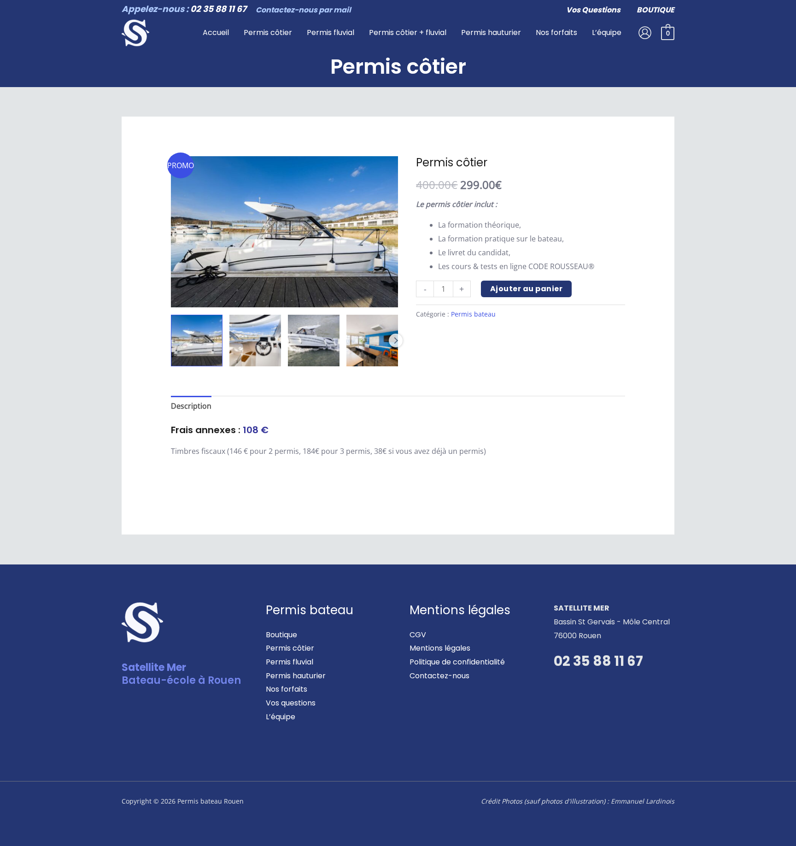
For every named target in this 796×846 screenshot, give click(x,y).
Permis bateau (473, 314)
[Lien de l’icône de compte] (645, 33)
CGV (418, 634)
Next (396, 340)
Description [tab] (191, 406)
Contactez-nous (439, 675)
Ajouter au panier (526, 288)
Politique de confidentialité (457, 662)
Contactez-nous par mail (303, 10)
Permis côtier (290, 648)
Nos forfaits (286, 689)
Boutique (281, 634)
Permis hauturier (296, 675)
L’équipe (280, 716)
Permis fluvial (289, 662)
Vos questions (291, 703)
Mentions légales (440, 648)
